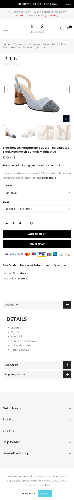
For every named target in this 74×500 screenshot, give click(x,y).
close (68, 4)
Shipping (24, 165)
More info (28, 493)
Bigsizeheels (20, 273)
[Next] (66, 89)
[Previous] (7, 89)
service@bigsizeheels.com (51, 11)
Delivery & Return (31, 265)
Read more (49, 178)
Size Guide (10, 265)
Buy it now (37, 244)
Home (6, 44)
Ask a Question (56, 265)
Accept (45, 493)
